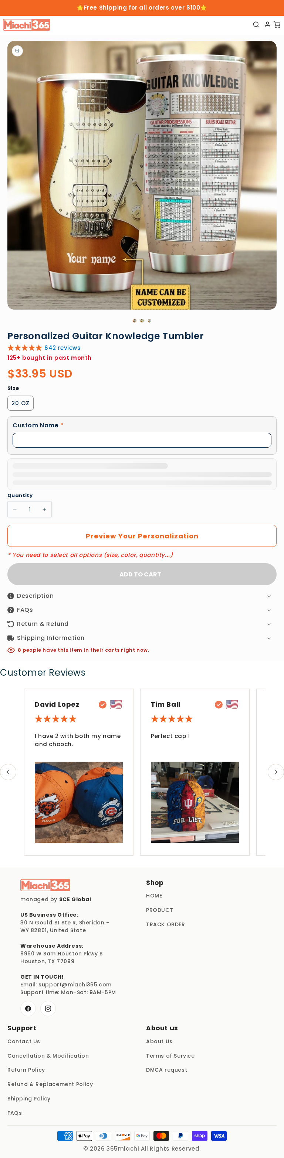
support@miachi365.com (75, 984)
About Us (159, 1041)
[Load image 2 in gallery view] (142, 321)
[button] (142, 425)
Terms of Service (170, 1055)
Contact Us (23, 1041)
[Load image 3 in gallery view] (149, 321)
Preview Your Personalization (142, 536)
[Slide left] (8, 772)
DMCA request (166, 1069)
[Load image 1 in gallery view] (134, 321)
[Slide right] (276, 772)
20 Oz (20, 403)
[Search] (256, 24)
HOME (154, 895)
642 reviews (62, 348)
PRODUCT (159, 910)
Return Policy (26, 1069)
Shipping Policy (29, 1098)
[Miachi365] (45, 885)
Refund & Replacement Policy (50, 1084)
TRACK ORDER (165, 924)
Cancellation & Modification (48, 1055)
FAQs (14, 1113)
